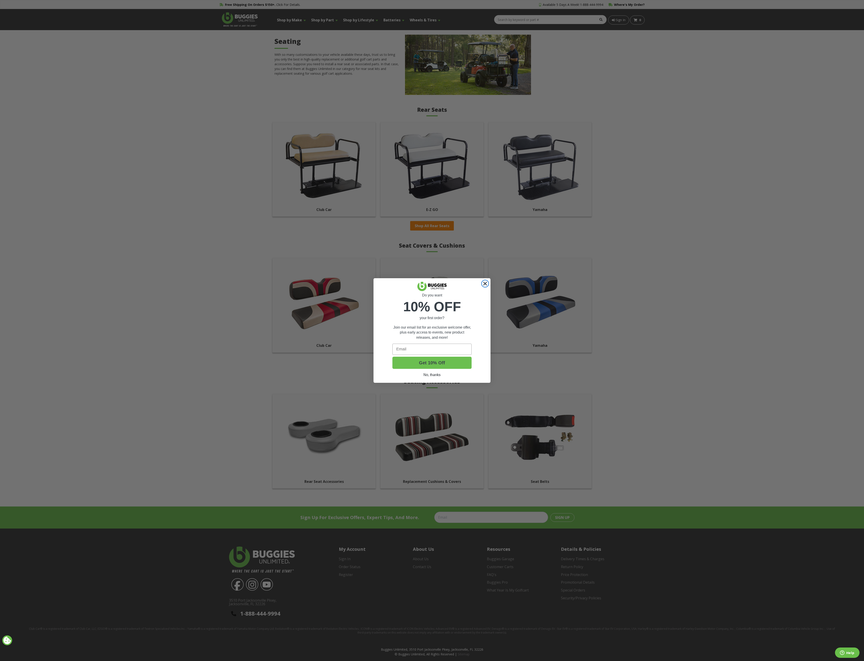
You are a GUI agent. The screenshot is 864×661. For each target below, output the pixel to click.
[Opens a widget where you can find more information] (847, 653)
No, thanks (432, 375)
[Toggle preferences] (7, 640)
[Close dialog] (485, 283)
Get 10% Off (432, 362)
